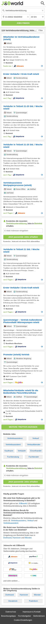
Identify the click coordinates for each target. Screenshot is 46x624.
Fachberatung (13, 457)
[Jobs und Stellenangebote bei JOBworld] (12, 3)
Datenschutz (11, 612)
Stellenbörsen (39, 616)
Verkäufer (22, 451)
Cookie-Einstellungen (23, 620)
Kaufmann (9, 451)
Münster (28, 538)
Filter (41, 30)
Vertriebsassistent (13, 445)
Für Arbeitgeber (24, 616)
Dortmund (7, 538)
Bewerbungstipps (8, 616)
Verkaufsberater (33, 445)
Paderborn (33, 601)
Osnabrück (12, 601)
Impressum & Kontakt (31, 612)
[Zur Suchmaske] (43, 3)
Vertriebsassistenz (15, 438)
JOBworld (23, 503)
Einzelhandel (35, 451)
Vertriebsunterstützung (17, 30)
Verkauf (35, 438)
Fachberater (34, 457)
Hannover (17, 538)
